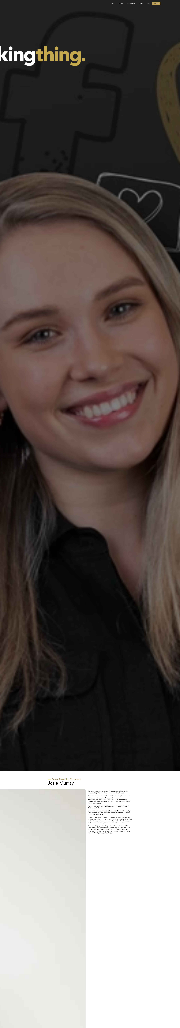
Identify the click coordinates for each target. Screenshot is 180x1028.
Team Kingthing (131, 3)
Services (120, 3)
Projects (141, 3)
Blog (148, 3)
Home (112, 3)
